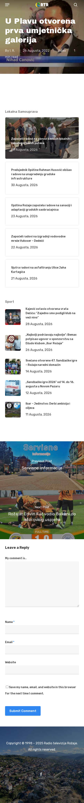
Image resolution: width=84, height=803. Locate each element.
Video (62, 50)
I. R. (12, 50)
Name (9, 622)
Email (9, 642)
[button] (7, 5)
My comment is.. (16, 558)
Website (10, 662)
